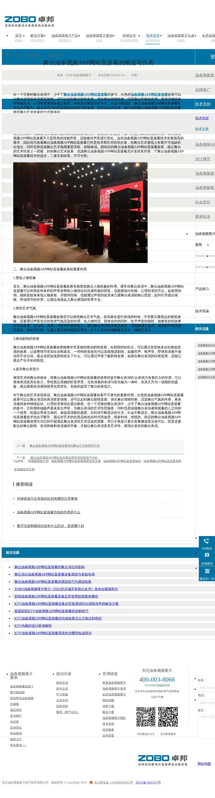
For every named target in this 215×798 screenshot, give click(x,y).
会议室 (14, 721)
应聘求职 (62, 706)
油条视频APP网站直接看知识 (122, 461)
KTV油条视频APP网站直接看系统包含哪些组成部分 (53, 633)
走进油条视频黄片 (114, 694)
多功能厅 (16, 715)
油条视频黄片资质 (114, 688)
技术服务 (108, 729)
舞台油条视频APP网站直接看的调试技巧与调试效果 (52, 581)
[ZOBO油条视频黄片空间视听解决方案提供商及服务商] (29, 25)
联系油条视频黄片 (114, 682)
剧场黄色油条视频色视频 (22, 701)
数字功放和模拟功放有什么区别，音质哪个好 (50, 526)
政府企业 (62, 682)
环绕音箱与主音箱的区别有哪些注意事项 (47, 498)
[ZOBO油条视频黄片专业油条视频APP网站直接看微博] (168, 717)
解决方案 (108, 712)
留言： (202, 710)
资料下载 (108, 706)
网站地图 (108, 700)
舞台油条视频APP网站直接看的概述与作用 (95, 55)
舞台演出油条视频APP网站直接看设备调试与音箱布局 (54, 574)
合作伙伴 (62, 700)
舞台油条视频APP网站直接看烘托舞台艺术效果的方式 (65, 445)
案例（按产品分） (68, 712)
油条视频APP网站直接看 (149, 94)
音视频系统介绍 (38, 461)
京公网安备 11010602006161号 (113, 782)
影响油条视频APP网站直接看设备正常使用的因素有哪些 (56, 596)
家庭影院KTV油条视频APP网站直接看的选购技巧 (51, 611)
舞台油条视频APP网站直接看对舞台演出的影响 (49, 567)
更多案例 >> (18, 745)
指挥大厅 (16, 739)
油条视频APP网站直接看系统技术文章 (76, 461)
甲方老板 (62, 694)
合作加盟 (108, 735)
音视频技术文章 (24, 469)
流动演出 (16, 727)
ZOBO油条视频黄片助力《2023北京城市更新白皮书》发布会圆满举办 (66, 589)
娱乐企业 (62, 688)
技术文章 (54, 55)
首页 (18, 55)
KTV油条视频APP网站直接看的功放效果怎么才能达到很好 (58, 618)
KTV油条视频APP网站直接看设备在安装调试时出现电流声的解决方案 (66, 603)
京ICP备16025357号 (148, 782)
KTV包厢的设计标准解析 (33, 625)
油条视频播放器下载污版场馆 (22, 689)
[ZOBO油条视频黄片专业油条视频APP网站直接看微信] (146, 717)
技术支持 (34, 55)
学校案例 (16, 733)
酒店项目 (16, 710)
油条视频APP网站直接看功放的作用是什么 (48, 512)
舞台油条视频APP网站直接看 (85, 94)
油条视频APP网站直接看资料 (162, 461)
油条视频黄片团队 (114, 718)
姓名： (202, 680)
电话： (202, 695)
